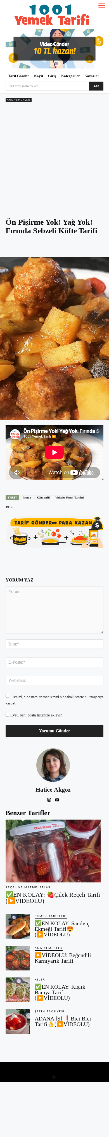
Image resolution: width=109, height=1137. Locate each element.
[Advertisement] (54, 160)
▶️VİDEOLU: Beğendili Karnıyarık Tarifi (63, 958)
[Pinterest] (41, 246)
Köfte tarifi (43, 497)
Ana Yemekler (18, 100)
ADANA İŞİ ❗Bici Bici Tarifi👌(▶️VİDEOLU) (63, 1021)
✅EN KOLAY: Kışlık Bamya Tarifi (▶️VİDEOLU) (60, 992)
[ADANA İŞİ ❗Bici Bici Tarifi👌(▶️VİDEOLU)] (18, 1021)
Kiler (40, 979)
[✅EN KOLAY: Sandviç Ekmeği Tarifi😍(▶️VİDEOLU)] (18, 926)
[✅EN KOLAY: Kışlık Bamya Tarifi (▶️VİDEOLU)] (18, 989)
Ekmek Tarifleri (51, 916)
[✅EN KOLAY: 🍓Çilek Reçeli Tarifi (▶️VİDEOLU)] (53, 851)
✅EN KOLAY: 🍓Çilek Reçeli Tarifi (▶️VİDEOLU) (53, 897)
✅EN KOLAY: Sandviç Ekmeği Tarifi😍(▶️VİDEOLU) (62, 928)
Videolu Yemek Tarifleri (69, 497)
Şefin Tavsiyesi (50, 1011)
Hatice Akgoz (53, 789)
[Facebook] (28, 246)
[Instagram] (49, 799)
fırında (27, 497)
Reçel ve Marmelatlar (28, 887)
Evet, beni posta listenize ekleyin (35, 715)
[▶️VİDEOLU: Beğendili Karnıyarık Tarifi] (18, 958)
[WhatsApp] (54, 246)
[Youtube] (57, 799)
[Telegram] (67, 246)
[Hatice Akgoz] (53, 765)
